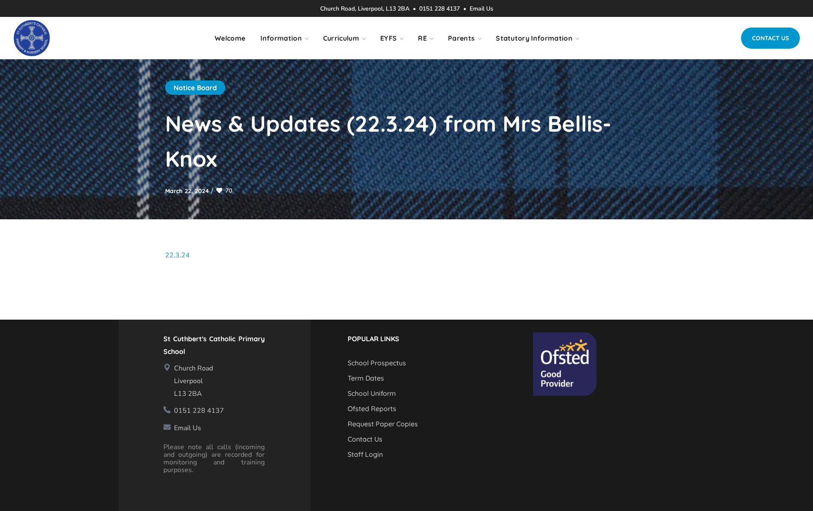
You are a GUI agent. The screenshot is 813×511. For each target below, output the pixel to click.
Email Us (481, 9)
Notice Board (195, 87)
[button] (770, 38)
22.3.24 (177, 255)
